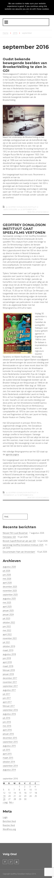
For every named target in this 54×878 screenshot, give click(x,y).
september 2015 (10, 741)
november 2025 (10, 590)
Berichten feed (9, 821)
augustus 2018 (9, 654)
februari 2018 (9, 670)
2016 (15, 33)
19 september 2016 (25, 495)
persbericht (8, 495)
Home (5, 33)
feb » (11, 802)
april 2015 (7, 753)
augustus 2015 (9, 745)
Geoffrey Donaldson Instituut (22, 207)
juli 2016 (6, 718)
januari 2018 (8, 674)
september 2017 (10, 686)
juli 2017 (6, 694)
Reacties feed (9, 825)
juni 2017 (7, 698)
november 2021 (10, 638)
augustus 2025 (9, 598)
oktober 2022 (9, 622)
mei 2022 (7, 630)
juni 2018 (7, 658)
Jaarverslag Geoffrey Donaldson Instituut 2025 (23, 545)
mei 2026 (7, 578)
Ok (27, 12)
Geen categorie (10, 209)
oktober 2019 (9, 646)
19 (4, 796)
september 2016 (10, 710)
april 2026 (7, 582)
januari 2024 (8, 614)
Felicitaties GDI (9, 537)
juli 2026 (6, 570)
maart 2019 (8, 650)
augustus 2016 (9, 714)
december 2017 (10, 678)
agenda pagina (12, 454)
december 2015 (10, 738)
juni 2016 (7, 722)
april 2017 (7, 702)
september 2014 (10, 765)
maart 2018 (8, 666)
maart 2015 (8, 757)
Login (5, 817)
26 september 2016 (28, 209)
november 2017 (10, 682)
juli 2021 (6, 642)
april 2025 (7, 606)
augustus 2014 (9, 769)
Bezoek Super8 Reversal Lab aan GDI (19, 541)
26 (4, 799)
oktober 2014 (9, 761)
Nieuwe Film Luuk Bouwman (15, 533)
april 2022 (7, 634)
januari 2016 (8, 734)
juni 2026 (7, 574)
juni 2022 (7, 626)
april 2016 (7, 730)
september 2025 (10, 594)
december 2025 (10, 586)
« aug (5, 802)
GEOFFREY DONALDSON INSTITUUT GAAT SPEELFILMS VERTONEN (24, 229)
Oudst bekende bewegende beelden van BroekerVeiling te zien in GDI (25, 65)
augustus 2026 (9, 566)
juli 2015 (6, 749)
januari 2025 (8, 610)
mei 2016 (7, 726)
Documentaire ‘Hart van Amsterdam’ (19, 551)
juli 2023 (6, 618)
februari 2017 (9, 706)
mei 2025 (7, 602)
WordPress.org (9, 829)
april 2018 (7, 662)
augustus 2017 (9, 690)
